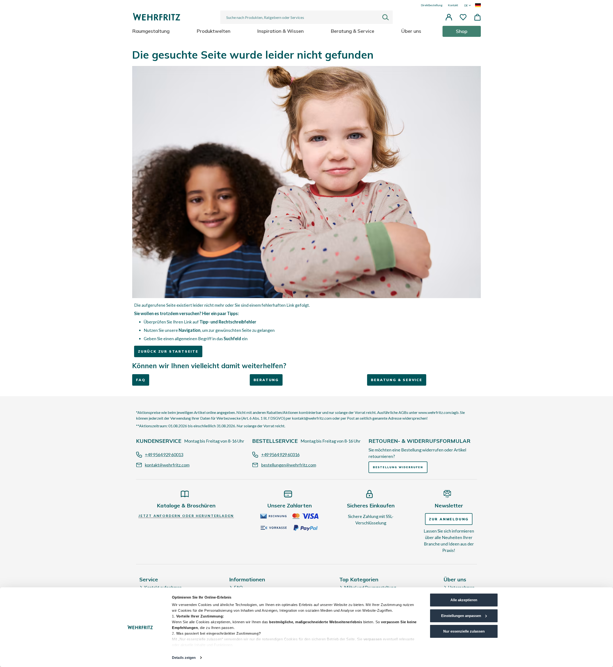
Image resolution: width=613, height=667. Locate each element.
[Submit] (387, 17)
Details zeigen (184, 658)
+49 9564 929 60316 (280, 454)
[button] (448, 17)
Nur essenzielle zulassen (464, 631)
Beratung (266, 380)
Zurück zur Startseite (168, 351)
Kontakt (453, 5)
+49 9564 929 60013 (164, 454)
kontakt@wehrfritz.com (167, 464)
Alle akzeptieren (463, 600)
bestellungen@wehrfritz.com (288, 464)
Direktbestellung (431, 5)
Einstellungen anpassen (461, 616)
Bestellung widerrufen (398, 467)
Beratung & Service (396, 380)
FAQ (140, 380)
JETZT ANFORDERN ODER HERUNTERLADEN (186, 516)
